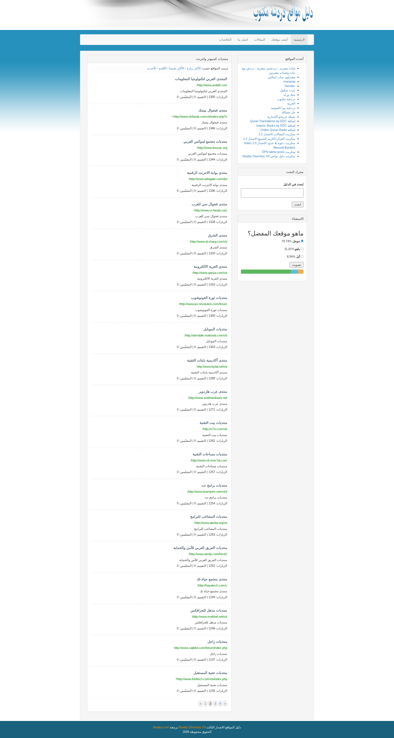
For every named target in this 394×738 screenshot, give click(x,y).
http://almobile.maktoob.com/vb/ (205, 335)
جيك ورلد (289, 94)
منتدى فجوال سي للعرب (209, 204)
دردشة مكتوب (286, 99)
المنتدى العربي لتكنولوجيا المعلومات (201, 79)
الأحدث (151, 68)
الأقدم (162, 68)
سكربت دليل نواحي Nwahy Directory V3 (268, 156)
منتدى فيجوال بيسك (212, 110)
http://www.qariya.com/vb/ (209, 272)
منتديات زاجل (217, 642)
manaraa (289, 81)
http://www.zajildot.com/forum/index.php (200, 648)
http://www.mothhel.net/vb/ (209, 616)
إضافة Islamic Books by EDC (275, 125)
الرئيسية (299, 39)
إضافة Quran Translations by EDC (272, 121)
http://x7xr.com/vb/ (214, 429)
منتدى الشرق (217, 235)
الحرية (291, 103)
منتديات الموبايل (215, 329)
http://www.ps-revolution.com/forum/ (203, 304)
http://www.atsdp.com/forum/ (208, 554)
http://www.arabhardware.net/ (207, 397)
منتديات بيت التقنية (213, 423)
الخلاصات (225, 39)
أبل (298, 256)
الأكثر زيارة (194, 68)
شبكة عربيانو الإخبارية (281, 116)
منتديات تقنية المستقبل (210, 673)
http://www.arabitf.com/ (212, 85)
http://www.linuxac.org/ (212, 147)
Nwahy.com (161, 727)
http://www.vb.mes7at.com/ (209, 460)
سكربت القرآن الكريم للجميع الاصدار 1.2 (269, 138)
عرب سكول (287, 90)
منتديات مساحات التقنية (210, 454)
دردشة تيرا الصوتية (283, 108)
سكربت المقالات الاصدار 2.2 (277, 134)
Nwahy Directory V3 (192, 727)
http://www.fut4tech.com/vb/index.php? (201, 679)
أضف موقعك (279, 39)
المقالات (259, 39)
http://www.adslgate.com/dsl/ (208, 179)
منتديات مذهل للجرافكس (208, 610)
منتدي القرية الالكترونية (210, 267)
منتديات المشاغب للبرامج (208, 517)
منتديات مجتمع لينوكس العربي (205, 141)
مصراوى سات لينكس (281, 77)
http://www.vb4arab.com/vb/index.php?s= (199, 116)
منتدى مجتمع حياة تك (212, 579)
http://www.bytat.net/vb (212, 366)
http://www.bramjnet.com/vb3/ (207, 491)
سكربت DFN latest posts (278, 152)
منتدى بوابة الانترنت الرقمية (207, 173)
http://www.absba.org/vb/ (210, 523)
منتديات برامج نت (214, 485)
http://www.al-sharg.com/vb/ (208, 241)
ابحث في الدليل (293, 184)
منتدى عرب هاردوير (213, 392)
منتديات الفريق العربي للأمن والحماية (200, 548)
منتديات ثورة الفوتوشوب (209, 298)
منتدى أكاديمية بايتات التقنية (207, 360)
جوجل (296, 241)
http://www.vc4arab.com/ (210, 210)
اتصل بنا (243, 39)
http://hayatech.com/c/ (212, 585)
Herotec (290, 86)
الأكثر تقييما (176, 68)
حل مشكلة (288, 112)
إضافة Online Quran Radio (277, 130)
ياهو (297, 249)
